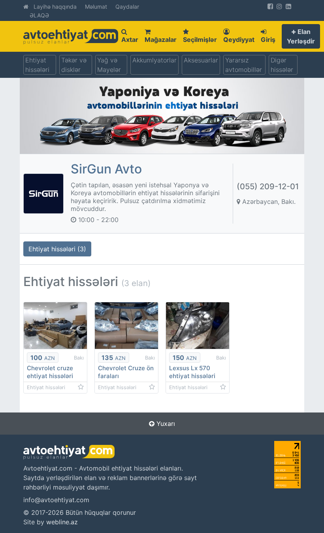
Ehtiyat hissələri (37, 64)
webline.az (62, 522)
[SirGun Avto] (43, 193)
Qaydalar (127, 6)
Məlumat (96, 6)
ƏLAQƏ (39, 15)
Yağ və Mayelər (109, 64)
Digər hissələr (282, 64)
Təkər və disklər (74, 64)
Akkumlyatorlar (154, 60)
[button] (301, 36)
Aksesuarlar (201, 60)
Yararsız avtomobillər (243, 64)
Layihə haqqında (55, 6)
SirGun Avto (106, 169)
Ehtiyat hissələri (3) (57, 249)
